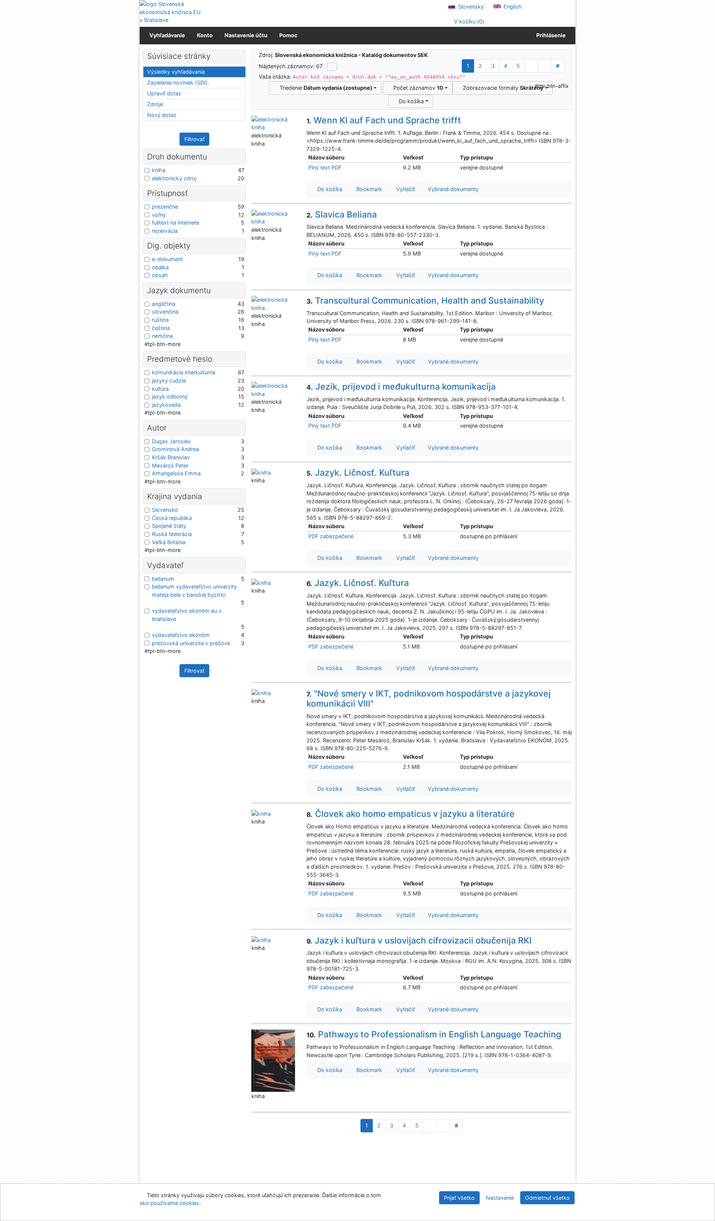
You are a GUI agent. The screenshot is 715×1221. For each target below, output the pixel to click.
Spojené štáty (169, 526)
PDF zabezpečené (330, 536)
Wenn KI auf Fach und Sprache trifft (383, 120)
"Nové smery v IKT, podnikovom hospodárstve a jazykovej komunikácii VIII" (428, 698)
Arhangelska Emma (176, 473)
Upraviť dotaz (164, 93)
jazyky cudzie (169, 380)
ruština (160, 320)
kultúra (160, 389)
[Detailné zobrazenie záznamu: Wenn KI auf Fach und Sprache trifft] (273, 123)
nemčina (162, 336)
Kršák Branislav (171, 457)
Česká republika (172, 518)
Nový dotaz (162, 115)
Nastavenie (500, 1198)
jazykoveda (166, 405)
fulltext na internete (175, 222)
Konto (205, 35)
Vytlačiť (404, 189)
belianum (163, 578)
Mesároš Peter (170, 465)
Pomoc (288, 35)
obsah (160, 275)
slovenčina (165, 311)
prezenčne (165, 206)
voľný (159, 215)
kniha (158, 170)
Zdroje (155, 104)
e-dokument (167, 259)
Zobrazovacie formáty (501, 88)
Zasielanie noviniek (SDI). (178, 82)
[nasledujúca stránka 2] (531, 66)
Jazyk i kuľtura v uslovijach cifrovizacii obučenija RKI (418, 940)
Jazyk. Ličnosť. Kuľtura (357, 472)
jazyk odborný (170, 396)
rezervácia (165, 231)
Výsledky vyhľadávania (176, 72)
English (512, 6)
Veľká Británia (168, 542)
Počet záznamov (416, 88)
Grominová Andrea (175, 449)
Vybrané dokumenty (452, 189)
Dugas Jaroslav (171, 441)
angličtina (163, 304)
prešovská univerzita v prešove (191, 643)
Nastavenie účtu (246, 35)
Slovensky (470, 6)
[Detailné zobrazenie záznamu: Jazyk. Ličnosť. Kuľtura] (261, 472)
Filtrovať (194, 139)
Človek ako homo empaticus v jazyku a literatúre (410, 814)
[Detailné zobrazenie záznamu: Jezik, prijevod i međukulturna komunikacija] (273, 389)
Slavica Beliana (341, 214)
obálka (160, 267)
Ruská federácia (172, 534)
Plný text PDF (324, 167)
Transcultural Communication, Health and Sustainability (425, 300)
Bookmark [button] (367, 189)
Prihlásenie (550, 35)
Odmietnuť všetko (547, 1198)
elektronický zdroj (174, 178)
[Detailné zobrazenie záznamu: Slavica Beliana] (273, 217)
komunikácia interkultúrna (183, 372)
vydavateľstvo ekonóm (181, 635)
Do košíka (410, 101)
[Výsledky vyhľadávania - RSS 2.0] (332, 67)
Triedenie (324, 88)
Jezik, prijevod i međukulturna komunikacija (401, 386)
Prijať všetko (459, 1198)
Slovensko (165, 510)
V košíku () (468, 21)
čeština (161, 328)
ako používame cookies (169, 1203)
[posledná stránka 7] (545, 66)
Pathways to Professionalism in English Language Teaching (433, 1034)
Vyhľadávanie (167, 35)
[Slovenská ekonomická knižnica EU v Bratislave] (171, 12)
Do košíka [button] (328, 189)
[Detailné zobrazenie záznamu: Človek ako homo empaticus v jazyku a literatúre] (261, 813)
